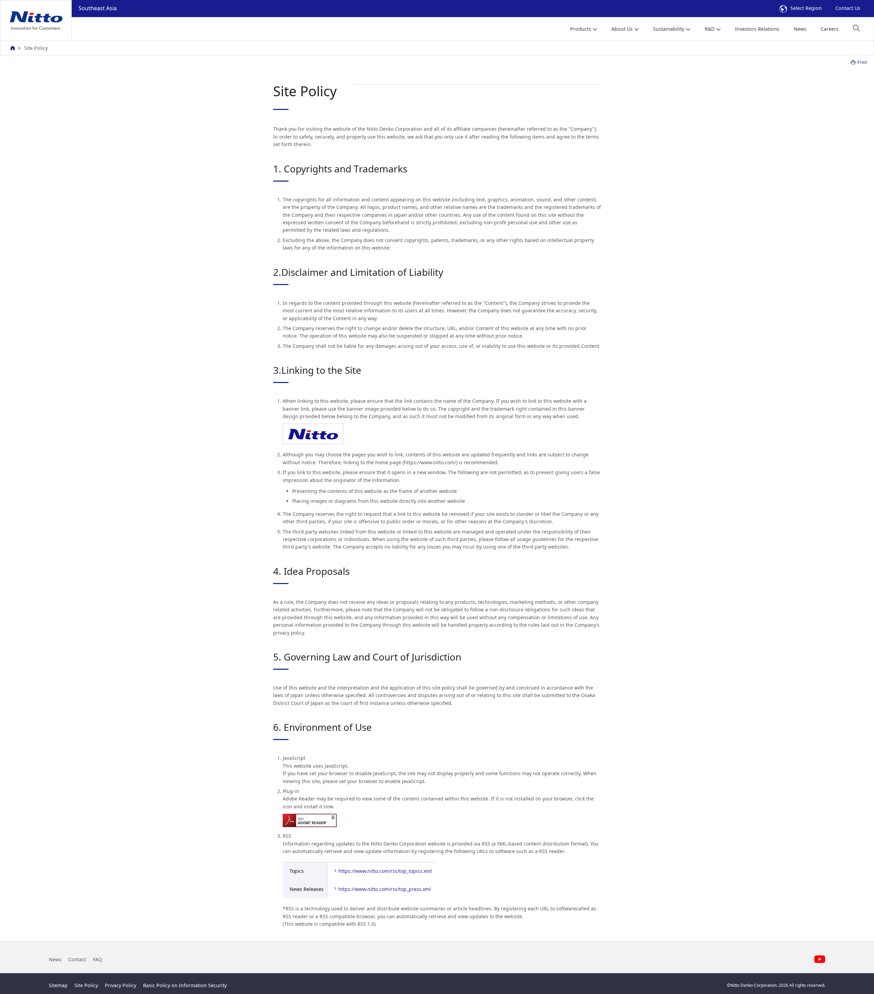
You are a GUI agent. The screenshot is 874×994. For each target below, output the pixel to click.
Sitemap (58, 985)
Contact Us (847, 8)
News (800, 29)
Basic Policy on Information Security (185, 985)
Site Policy (86, 985)
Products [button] (580, 29)
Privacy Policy (120, 985)
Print (862, 62)
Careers (829, 29)
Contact (77, 959)
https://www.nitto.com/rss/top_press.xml (384, 889)
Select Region (806, 8)
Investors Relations (757, 29)
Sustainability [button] (668, 29)
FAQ (97, 959)
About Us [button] (622, 29)
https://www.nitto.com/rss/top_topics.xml (385, 871)
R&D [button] (710, 29)
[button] (856, 28)
